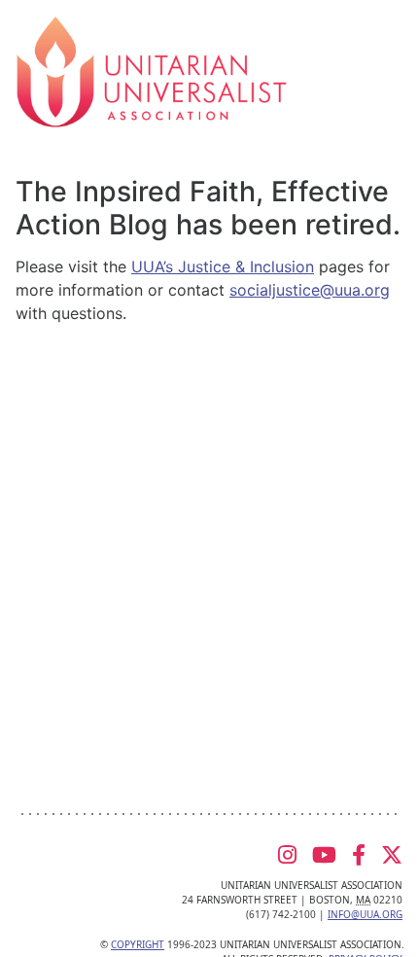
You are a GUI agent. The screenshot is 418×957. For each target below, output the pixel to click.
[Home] (152, 70)
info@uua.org (365, 914)
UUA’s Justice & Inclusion (222, 266)
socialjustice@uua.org (309, 290)
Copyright (137, 944)
